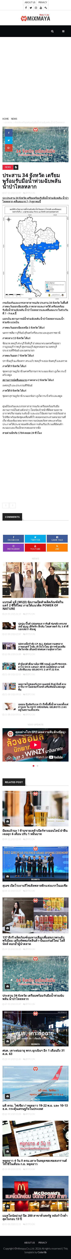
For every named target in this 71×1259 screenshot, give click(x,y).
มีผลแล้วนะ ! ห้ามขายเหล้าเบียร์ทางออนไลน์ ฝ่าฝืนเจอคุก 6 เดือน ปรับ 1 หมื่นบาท (35, 832)
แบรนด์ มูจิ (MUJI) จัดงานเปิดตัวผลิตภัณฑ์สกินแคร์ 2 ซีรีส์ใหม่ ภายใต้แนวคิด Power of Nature (32, 605)
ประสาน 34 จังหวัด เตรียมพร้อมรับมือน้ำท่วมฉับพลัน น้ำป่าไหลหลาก (33, 997)
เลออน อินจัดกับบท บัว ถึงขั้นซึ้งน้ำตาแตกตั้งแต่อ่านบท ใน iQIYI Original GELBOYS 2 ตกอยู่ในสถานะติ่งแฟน (43, 707)
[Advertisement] (35, 74)
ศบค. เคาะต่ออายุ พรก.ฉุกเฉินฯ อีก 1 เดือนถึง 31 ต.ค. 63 (33, 1052)
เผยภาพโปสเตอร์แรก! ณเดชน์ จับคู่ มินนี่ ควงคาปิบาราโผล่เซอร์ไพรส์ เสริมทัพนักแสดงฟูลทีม (42, 686)
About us (30, 2)
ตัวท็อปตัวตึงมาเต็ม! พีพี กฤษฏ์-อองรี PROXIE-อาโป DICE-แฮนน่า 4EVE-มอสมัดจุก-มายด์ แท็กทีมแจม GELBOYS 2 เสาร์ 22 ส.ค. (42, 666)
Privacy (42, 2)
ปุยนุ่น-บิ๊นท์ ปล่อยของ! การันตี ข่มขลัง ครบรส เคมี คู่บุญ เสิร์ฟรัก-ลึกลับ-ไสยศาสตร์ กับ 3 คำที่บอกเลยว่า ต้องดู (43, 626)
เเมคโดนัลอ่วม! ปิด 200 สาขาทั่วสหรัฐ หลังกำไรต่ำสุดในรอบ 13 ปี (35, 1217)
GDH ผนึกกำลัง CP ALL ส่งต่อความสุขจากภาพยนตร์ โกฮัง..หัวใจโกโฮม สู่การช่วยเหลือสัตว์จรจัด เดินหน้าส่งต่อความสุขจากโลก (41, 646)
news (14, 119)
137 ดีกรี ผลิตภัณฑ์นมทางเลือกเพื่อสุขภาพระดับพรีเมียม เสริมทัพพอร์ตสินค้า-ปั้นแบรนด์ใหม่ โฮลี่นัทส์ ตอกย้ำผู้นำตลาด (33, 940)
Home (5, 119)
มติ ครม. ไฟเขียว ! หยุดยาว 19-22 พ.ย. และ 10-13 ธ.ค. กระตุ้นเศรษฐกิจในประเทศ (35, 1107)
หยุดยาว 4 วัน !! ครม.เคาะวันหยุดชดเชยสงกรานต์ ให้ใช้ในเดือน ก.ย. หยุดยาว (34, 1162)
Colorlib (42, 1252)
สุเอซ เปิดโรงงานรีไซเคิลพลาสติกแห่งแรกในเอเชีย (35, 885)
